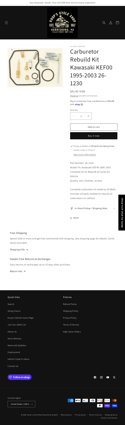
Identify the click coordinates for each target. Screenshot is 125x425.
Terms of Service (71, 324)
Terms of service (95, 415)
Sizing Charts (14, 311)
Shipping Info (17, 249)
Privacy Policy (69, 317)
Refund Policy (70, 304)
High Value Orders (72, 331)
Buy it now (94, 135)
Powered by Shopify (50, 415)
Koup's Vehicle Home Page (21, 317)
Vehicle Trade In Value (18, 359)
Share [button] (76, 217)
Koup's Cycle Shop (34, 415)
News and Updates (17, 345)
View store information (84, 154)
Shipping (74, 96)
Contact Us (13, 366)
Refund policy (66, 415)
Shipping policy (111, 415)
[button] (6, 22)
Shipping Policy (70, 311)
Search (11, 304)
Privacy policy (80, 415)
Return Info (16, 271)
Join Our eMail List (17, 324)
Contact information (109, 418)
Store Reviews (14, 338)
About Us (12, 331)
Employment (14, 352)
